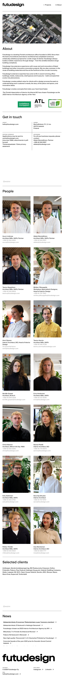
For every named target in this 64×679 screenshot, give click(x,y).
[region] (32, 168)
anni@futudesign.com (10, 348)
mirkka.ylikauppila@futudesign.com (46, 295)
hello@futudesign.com (10, 124)
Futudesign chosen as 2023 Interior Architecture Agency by (26, 628)
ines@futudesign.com (41, 553)
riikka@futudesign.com (10, 553)
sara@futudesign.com (41, 502)
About (59, 5)
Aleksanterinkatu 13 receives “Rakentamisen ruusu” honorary (28, 622)
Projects (48, 5)
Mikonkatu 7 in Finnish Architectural (19, 632)
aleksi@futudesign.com (42, 242)
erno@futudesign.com (41, 399)
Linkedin (48, 669)
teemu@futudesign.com (11, 293)
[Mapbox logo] (6, 181)
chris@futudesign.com (10, 451)
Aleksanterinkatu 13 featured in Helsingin (21, 625)
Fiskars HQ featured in (15, 635)
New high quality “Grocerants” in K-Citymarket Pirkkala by (28, 638)
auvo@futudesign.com (10, 242)
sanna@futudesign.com (42, 451)
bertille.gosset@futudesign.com (13, 399)
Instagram (37, 669)
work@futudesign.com (10, 138)
